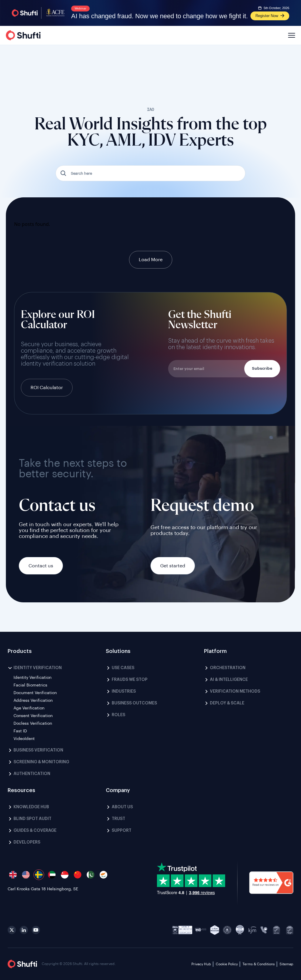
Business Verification (38, 750)
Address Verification (33, 701)
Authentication (32, 774)
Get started (172, 566)
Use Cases (123, 668)
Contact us (41, 566)
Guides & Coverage (35, 831)
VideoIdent (24, 739)
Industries (124, 691)
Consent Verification (33, 716)
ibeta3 (182, 930)
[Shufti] (23, 35)
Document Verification (35, 693)
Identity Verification (38, 668)
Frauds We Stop (130, 680)
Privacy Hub (201, 964)
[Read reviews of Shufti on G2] (271, 883)
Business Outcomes (134, 703)
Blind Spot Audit (32, 819)
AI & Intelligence (229, 680)
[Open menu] (290, 35)
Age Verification (29, 708)
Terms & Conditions (259, 964)
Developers (27, 842)
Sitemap (286, 964)
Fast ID (20, 731)
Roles (118, 715)
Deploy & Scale (227, 703)
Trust (118, 819)
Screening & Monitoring (41, 762)
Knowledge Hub (31, 807)
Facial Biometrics (30, 685)
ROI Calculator (47, 387)
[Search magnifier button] (63, 173)
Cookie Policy (227, 964)
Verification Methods (235, 691)
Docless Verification (33, 723)
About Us (122, 807)
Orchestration (227, 668)
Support (121, 831)
